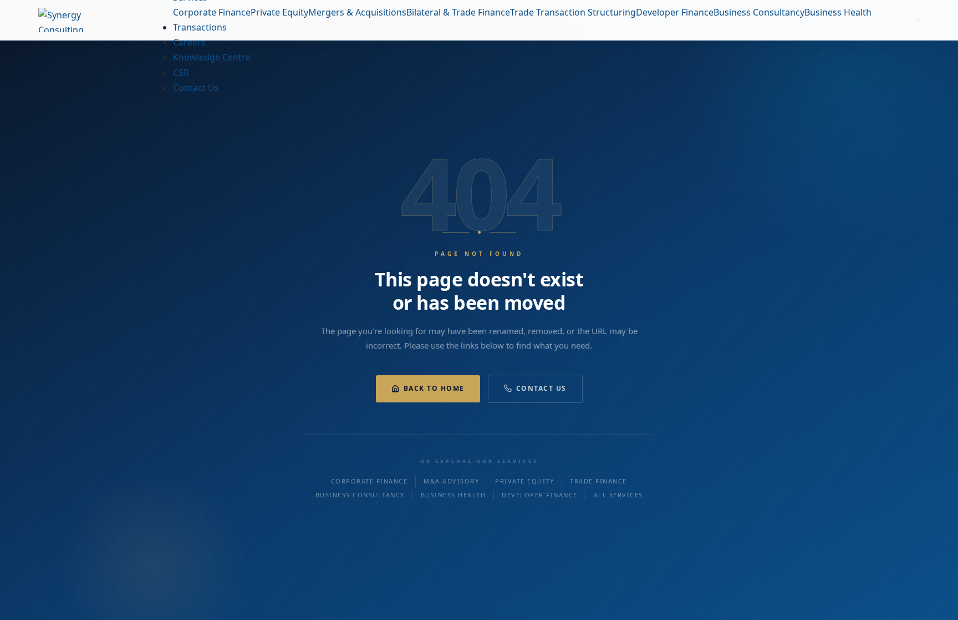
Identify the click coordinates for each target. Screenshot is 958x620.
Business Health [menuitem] (838, 12)
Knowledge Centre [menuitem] (212, 57)
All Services (618, 495)
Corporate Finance (369, 481)
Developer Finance (540, 495)
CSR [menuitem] (181, 73)
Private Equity (524, 481)
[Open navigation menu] (919, 20)
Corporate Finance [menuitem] (212, 12)
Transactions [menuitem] (200, 27)
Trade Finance (598, 481)
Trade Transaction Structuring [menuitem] (573, 12)
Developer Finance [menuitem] (675, 12)
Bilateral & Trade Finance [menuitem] (458, 12)
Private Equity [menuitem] (279, 12)
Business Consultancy (360, 495)
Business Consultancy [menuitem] (759, 12)
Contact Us (541, 388)
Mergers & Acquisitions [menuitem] (357, 12)
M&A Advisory (451, 481)
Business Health (453, 495)
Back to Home (434, 388)
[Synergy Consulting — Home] (82, 20)
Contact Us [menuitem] (196, 88)
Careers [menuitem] (189, 42)
